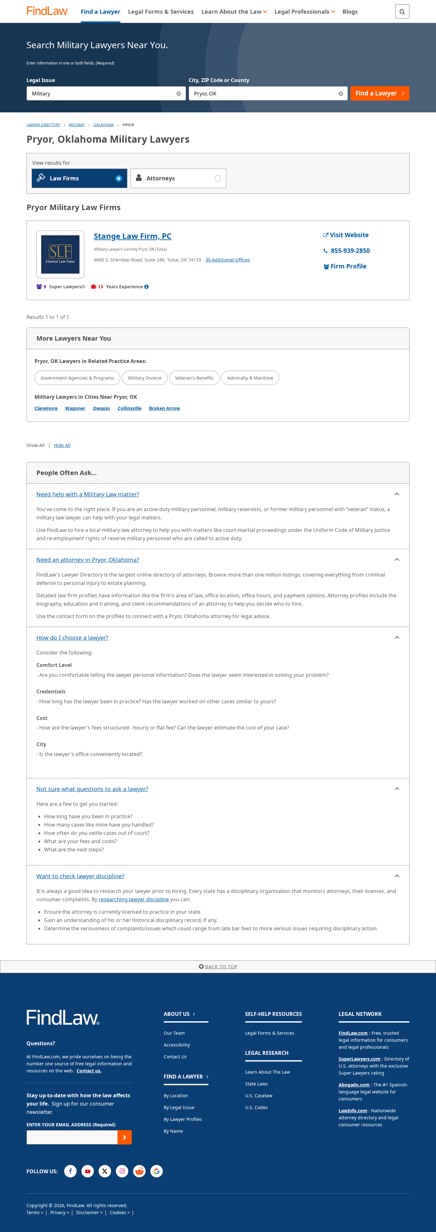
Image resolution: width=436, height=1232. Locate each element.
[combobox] (106, 93)
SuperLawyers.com (359, 1059)
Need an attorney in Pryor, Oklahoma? (87, 559)
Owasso (101, 408)
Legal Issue (40, 80)
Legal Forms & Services (269, 1033)
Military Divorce (145, 378)
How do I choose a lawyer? (72, 637)
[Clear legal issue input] (179, 93)
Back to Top (221, 967)
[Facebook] (70, 1171)
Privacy (58, 1212)
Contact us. (89, 1071)
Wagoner (75, 408)
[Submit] (124, 1137)
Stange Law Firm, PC (132, 236)
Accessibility (177, 1045)
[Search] (402, 11)
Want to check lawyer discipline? (80, 876)
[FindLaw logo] (50, 11)
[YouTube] (87, 1171)
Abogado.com (354, 1085)
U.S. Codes (256, 1107)
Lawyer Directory (43, 124)
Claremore (45, 408)
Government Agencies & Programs (77, 378)
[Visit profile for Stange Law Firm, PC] (60, 254)
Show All (35, 445)
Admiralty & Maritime (250, 378)
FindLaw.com (353, 1033)
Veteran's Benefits (194, 378)
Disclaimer (88, 1212)
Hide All (62, 445)
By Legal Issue (179, 1107)
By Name (173, 1131)
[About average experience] (146, 286)
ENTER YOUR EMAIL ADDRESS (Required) (71, 1125)
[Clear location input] (341, 93)
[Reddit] (139, 1171)
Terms (33, 1212)
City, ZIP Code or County (219, 80)
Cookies (118, 1212)
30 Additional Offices (228, 260)
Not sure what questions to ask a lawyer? (92, 789)
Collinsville (129, 408)
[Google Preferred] (156, 1171)
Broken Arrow (164, 408)
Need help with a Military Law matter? (87, 494)
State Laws (256, 1084)
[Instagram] (122, 1171)
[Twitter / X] (105, 1171)
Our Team (174, 1033)
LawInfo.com (353, 1110)
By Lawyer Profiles (183, 1119)
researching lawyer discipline (134, 899)
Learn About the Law (267, 1072)
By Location (176, 1095)
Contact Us (175, 1057)
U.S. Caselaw (258, 1095)
